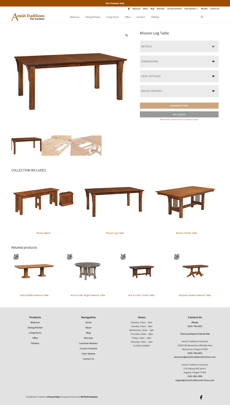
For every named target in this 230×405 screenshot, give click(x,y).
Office (128, 16)
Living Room (112, 16)
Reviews (204, 8)
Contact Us (214, 8)
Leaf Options (151, 76)
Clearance (136, 8)
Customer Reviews (88, 343)
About (145, 8)
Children (155, 16)
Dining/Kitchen (93, 16)
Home (88, 322)
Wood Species (151, 91)
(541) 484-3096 (195, 376)
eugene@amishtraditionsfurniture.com (194, 380)
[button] (126, 35)
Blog (152, 8)
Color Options (190, 8)
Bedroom (75, 16)
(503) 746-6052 (195, 326)
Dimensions (149, 61)
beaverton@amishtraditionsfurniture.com (195, 356)
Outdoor (141, 16)
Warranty (161, 8)
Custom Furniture (174, 8)
